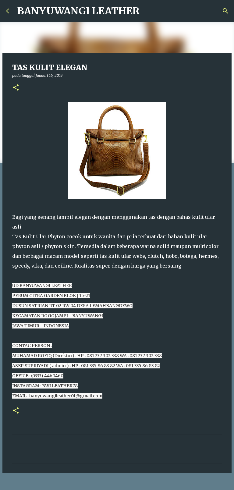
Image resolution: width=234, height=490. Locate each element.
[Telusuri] (225, 11)
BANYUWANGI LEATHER (78, 11)
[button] (16, 88)
